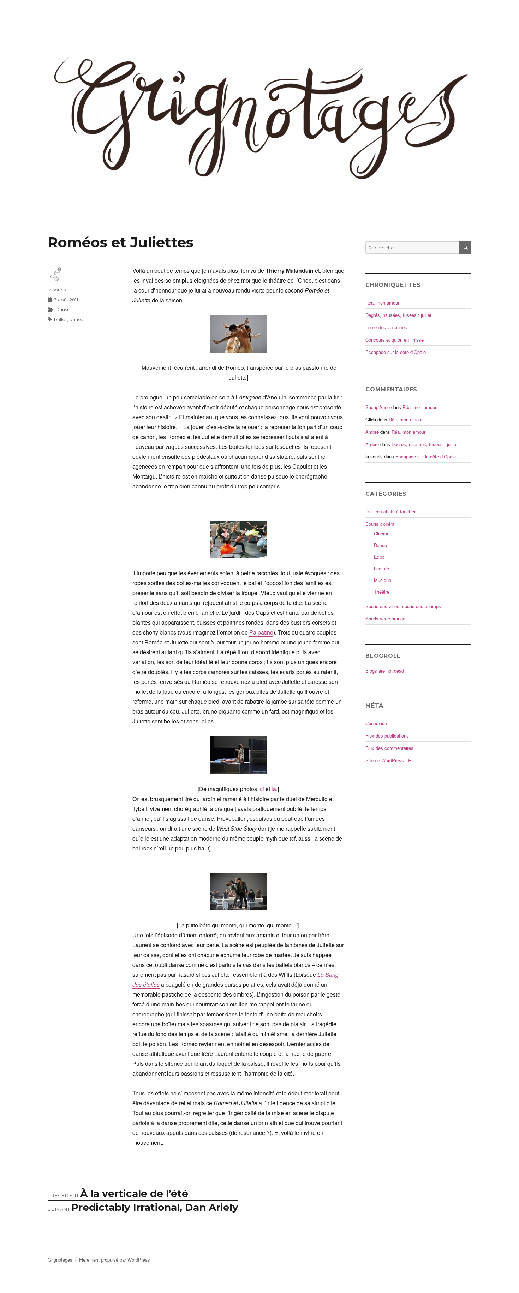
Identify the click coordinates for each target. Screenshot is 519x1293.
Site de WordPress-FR (388, 760)
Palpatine (261, 632)
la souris (57, 290)
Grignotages (60, 1259)
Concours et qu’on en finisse (394, 339)
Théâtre (381, 591)
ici (261, 789)
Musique (382, 580)
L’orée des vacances (386, 327)
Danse (62, 309)
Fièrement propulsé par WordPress (114, 1259)
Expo (379, 556)
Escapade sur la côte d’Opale (395, 352)
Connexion (376, 723)
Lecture (381, 568)
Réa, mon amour (382, 302)
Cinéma (381, 533)
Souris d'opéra (379, 524)
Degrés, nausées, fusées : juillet (398, 315)
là (274, 789)
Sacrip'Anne (377, 407)
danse (76, 319)
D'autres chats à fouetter (390, 511)
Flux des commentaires (389, 748)
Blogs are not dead (384, 670)
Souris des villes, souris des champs (403, 606)
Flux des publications (387, 735)
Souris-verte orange (385, 618)
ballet (60, 319)
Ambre (372, 431)
